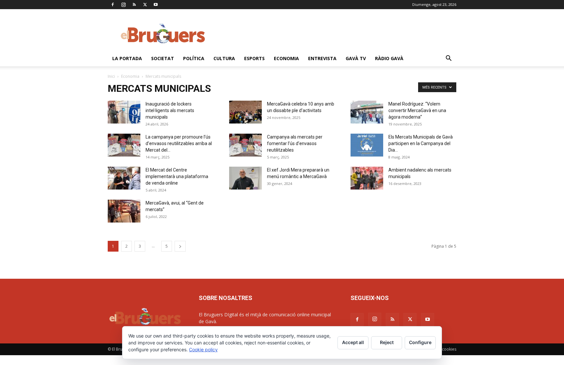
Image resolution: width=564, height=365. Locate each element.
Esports (254, 58)
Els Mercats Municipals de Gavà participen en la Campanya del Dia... (420, 143)
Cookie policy (203, 349)
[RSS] (134, 4)
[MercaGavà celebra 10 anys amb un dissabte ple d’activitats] (245, 112)
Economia (286, 58)
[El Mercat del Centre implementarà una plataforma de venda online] (124, 178)
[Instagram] (123, 4)
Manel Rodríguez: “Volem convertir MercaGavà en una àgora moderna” (417, 110)
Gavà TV (356, 58)
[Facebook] (113, 4)
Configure (420, 342)
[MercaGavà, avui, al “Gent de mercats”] (124, 211)
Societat (162, 58)
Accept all (353, 342)
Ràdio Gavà (389, 58)
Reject (387, 342)
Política (193, 58)
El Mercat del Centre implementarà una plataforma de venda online (177, 176)
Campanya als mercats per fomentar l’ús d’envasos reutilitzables (294, 143)
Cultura (224, 58)
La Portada (127, 58)
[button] (448, 59)
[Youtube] (156, 4)
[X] (145, 4)
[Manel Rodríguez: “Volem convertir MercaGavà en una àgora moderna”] (367, 112)
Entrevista (322, 58)
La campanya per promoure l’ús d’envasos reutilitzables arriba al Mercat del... (179, 143)
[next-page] (180, 246)
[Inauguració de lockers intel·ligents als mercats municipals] (124, 112)
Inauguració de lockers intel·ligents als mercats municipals (170, 110)
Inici (111, 76)
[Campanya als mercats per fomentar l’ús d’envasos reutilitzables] (245, 145)
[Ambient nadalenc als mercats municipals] (367, 178)
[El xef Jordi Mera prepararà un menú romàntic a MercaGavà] (245, 178)
